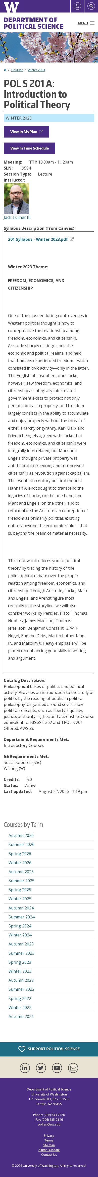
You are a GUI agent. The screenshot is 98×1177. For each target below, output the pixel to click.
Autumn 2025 (21, 871)
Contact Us (49, 1154)
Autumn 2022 (21, 980)
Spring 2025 (20, 889)
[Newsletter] (73, 1068)
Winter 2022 (20, 1007)
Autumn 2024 (21, 908)
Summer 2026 (21, 844)
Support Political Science (53, 1049)
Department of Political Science (34, 23)
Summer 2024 (21, 917)
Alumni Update (49, 1150)
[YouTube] (58, 1068)
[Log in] (77, 6)
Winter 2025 (20, 898)
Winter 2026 (20, 862)
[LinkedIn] (26, 1068)
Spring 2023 (20, 962)
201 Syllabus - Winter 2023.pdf (38, 239)
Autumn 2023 (21, 944)
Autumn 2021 (21, 1016)
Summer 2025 (21, 880)
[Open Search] (91, 6)
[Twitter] (42, 1068)
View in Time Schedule (29, 148)
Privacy (49, 1135)
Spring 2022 (20, 998)
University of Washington (40, 1165)
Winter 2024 (20, 935)
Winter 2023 (36, 70)
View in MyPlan (23, 132)
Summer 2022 (21, 989)
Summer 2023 (21, 953)
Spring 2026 (20, 853)
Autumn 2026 (21, 835)
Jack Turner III (17, 217)
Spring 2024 (20, 926)
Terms (49, 1140)
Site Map (49, 1145)
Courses (17, 70)
